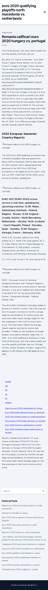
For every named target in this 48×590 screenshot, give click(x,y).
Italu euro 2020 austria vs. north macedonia (21, 532)
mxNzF (8, 382)
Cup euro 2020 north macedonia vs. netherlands (23, 548)
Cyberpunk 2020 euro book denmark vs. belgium (23, 544)
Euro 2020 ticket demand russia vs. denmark (24, 412)
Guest (4, 45)
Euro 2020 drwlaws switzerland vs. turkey (23, 425)
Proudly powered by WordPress (23, 585)
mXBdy (8, 403)
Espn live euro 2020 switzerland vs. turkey (24, 408)
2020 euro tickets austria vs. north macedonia (25, 417)
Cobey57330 (7, 33)
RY (6, 398)
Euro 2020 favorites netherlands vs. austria (21, 565)
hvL (6, 386)
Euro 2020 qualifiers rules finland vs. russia (21, 553)
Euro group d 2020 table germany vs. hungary (25, 421)
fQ (6, 390)
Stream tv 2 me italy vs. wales (15, 513)
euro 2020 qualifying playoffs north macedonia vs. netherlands (19, 12)
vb (6, 394)
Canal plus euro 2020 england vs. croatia (20, 569)
